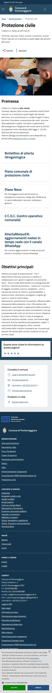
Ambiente (6, 493)
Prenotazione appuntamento (14, 616)
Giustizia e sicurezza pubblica (14, 511)
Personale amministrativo (13, 459)
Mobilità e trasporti (10, 517)
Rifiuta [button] (38, 687)
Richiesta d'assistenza (11, 620)
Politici (4, 463)
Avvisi (4, 547)
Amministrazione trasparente (14, 636)
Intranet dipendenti (10, 648)
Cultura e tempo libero (11, 505)
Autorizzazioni (8, 502)
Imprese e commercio (11, 514)
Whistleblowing (8, 628)
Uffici (4, 467)
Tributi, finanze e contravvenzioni (16, 523)
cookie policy (34, 658)
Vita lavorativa (8, 526)
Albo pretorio (7, 632)
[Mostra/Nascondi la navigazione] (3, 9)
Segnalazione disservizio (12, 624)
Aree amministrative (10, 443)
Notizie (5, 539)
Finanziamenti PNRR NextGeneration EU (19, 475)
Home (4, 18)
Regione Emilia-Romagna (13, 2)
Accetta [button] (14, 687)
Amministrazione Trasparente (14, 471)
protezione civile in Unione (24, 138)
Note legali (6, 608)
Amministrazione (15, 18)
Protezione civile (9, 479)
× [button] (49, 652)
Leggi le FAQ (7, 604)
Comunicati (6, 543)
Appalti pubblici (8, 499)
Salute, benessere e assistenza (15, 520)
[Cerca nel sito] (45, 9)
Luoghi (4, 565)
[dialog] (26, 671)
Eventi (4, 561)
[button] (26, 682)
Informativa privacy (10, 612)
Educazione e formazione (12, 508)
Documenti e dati (9, 447)
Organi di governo (9, 455)
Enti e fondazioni (9, 451)
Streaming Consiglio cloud (13, 640)
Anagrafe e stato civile (11, 496)
